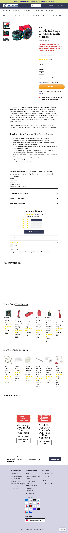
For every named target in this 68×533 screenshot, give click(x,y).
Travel (45, 16)
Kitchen (17, 11)
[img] (14, 243)
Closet (6, 11)
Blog (27, 473)
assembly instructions (26, 162)
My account (15, 489)
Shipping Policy (16, 481)
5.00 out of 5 (38, 214)
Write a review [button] (34, 232)
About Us (29, 479)
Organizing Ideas (31, 485)
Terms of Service (16, 476)
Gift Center (30, 488)
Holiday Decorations (45, 55)
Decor (36, 16)
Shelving (7, 16)
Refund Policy (15, 479)
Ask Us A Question (17, 203)
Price (40, 61)
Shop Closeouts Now (23, 440)
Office (26, 16)
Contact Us (14, 473)
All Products (21, 350)
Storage (50, 11)
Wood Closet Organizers (30, 482)
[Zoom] (22, 33)
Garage (28, 11)
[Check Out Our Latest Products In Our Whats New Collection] (44, 418)
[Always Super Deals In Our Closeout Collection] (23, 418)
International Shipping (18, 484)
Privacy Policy (15, 486)
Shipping (41, 82)
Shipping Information (19, 193)
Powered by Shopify (39, 529)
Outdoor (56, 16)
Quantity (42, 70)
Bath (17, 16)
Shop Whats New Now (44, 442)
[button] (43, 59)
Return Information (18, 198)
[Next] (6, 42)
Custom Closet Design (33, 476)
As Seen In (29, 491)
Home (40, 27)
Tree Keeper (21, 304)
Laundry (39, 11)
